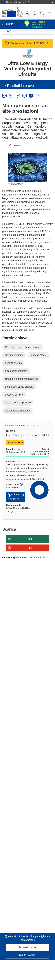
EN (11, 96)
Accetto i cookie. (27, 947)
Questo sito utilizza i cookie (20, 936)
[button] (34, 13)
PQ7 (9, 31)
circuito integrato (14, 355)
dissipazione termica (16, 371)
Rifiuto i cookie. (27, 955)
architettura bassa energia (19, 386)
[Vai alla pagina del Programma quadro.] (27, 53)
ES (18, 96)
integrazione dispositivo (18, 402)
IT (31, 96)
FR (24, 96)
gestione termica (14, 394)
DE (4, 96)
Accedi (27, 13)
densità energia (13, 363)
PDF (30, 547)
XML (30, 539)
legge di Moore (39, 355)
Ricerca (42, 13)
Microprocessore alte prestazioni (22, 347)
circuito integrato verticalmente (21, 379)
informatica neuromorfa (17, 410)
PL (38, 96)
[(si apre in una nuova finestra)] (12, 12)
